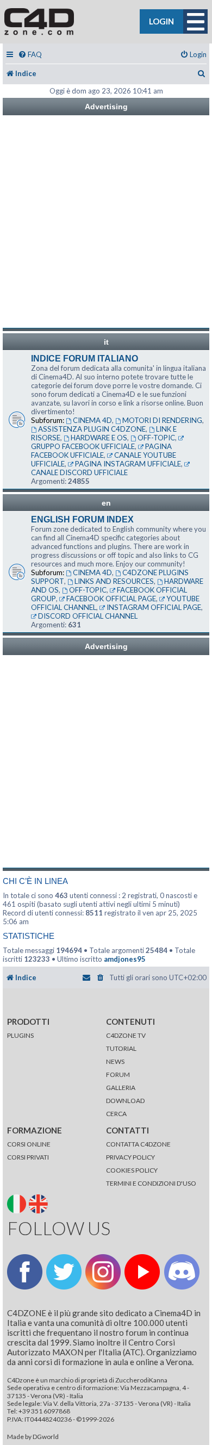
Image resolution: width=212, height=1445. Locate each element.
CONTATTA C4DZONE (138, 1144)
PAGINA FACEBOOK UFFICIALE (101, 450)
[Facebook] (24, 1272)
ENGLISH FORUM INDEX (82, 519)
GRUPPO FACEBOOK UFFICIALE (83, 446)
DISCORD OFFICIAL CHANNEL (88, 616)
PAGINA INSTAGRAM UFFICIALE (128, 463)
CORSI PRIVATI (28, 1157)
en (106, 503)
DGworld (46, 1437)
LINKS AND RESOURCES (114, 581)
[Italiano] (17, 1203)
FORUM (118, 1074)
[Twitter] (64, 1272)
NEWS (115, 1061)
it (106, 342)
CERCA (116, 1114)
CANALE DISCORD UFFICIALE (79, 472)
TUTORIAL (121, 1048)
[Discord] (181, 1272)
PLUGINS (20, 1035)
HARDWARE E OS (99, 437)
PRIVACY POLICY (130, 1157)
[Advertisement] (106, 222)
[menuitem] (30, 55)
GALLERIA (120, 1087)
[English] (39, 1203)
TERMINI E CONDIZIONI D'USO (151, 1183)
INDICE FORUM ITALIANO (84, 358)
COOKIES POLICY (132, 1170)
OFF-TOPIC (156, 437)
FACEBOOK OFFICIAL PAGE (111, 598)
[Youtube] (142, 1272)
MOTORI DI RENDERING (162, 420)
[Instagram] (103, 1272)
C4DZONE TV (126, 1035)
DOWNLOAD (125, 1101)
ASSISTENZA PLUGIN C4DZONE (92, 429)
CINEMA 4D (92, 420)
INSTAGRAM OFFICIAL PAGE (154, 607)
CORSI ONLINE (29, 1144)
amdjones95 (125, 959)
